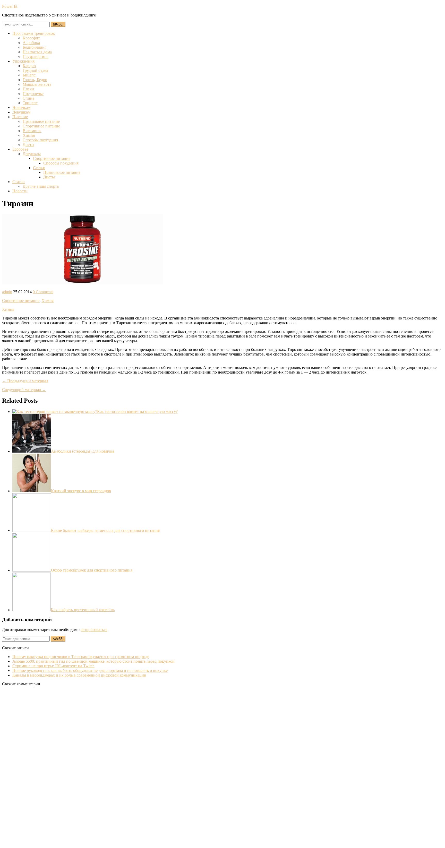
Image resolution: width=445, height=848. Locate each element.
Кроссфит (31, 38)
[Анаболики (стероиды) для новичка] (31, 451)
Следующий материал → (24, 389)
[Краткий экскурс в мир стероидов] (31, 491)
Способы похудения (40, 140)
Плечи (28, 89)
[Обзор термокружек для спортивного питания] (31, 570)
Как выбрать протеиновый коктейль (83, 610)
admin (7, 292)
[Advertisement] (40, 767)
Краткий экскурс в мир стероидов (81, 491)
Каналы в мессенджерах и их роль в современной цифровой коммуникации (79, 675)
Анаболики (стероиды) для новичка (82, 451)
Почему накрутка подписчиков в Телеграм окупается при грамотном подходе (80, 656)
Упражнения (23, 61)
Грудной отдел (35, 70)
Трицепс (30, 103)
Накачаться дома (37, 52)
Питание (20, 117)
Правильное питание (41, 121)
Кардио (29, 66)
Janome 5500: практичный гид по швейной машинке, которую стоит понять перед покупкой (93, 661)
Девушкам (21, 112)
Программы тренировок (33, 33)
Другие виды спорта (41, 186)
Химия (29, 135)
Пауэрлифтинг (35, 56)
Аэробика (31, 42)
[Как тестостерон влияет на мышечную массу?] (54, 411)
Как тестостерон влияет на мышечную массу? (137, 411)
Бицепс (29, 75)
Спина (28, 98)
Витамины (32, 130)
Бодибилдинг (34, 47)
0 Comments (43, 292)
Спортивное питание (41, 126)
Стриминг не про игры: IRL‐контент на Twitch (53, 666)
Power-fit (9, 6)
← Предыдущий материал (25, 381)
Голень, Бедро (35, 79)
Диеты (28, 144)
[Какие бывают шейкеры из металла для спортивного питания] (31, 530)
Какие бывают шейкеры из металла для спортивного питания (105, 530)
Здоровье (20, 149)
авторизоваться (94, 629)
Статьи (39, 168)
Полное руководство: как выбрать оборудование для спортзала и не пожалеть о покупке (90, 670)
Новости (20, 191)
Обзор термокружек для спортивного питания (91, 570)
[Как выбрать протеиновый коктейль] (31, 610)
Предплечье (33, 93)
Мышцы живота (37, 84)
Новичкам (21, 107)
